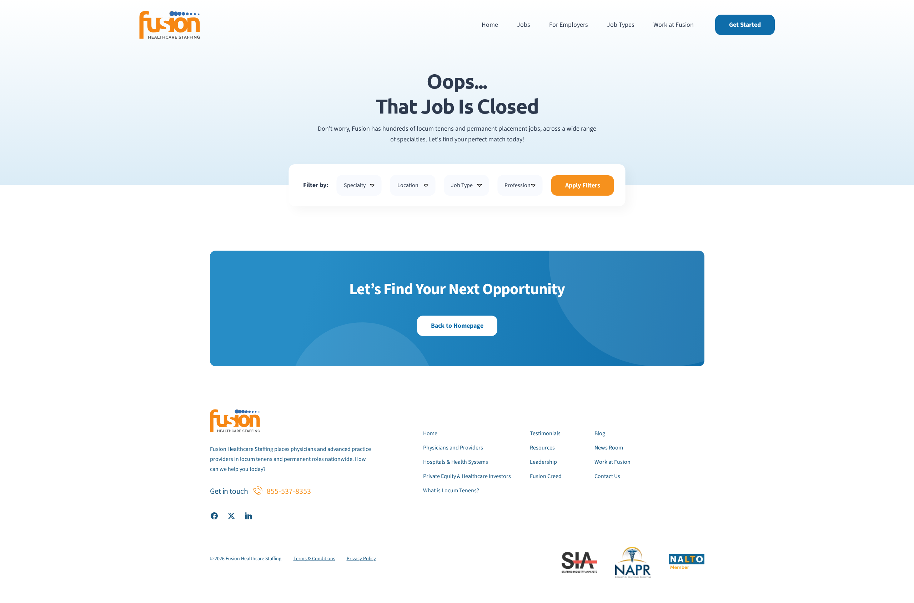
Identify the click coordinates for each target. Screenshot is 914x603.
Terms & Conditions (314, 558)
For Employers (568, 24)
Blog (599, 433)
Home (490, 24)
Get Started (745, 24)
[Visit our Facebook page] (214, 515)
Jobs (523, 24)
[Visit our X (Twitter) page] (231, 515)
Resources (542, 448)
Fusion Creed (546, 476)
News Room (608, 448)
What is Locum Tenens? (451, 490)
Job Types (620, 24)
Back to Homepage (457, 325)
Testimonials (545, 433)
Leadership (543, 462)
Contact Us (607, 476)
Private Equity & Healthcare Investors (467, 476)
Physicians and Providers (453, 448)
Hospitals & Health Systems (455, 462)
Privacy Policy (361, 558)
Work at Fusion (673, 24)
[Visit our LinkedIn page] (248, 515)
